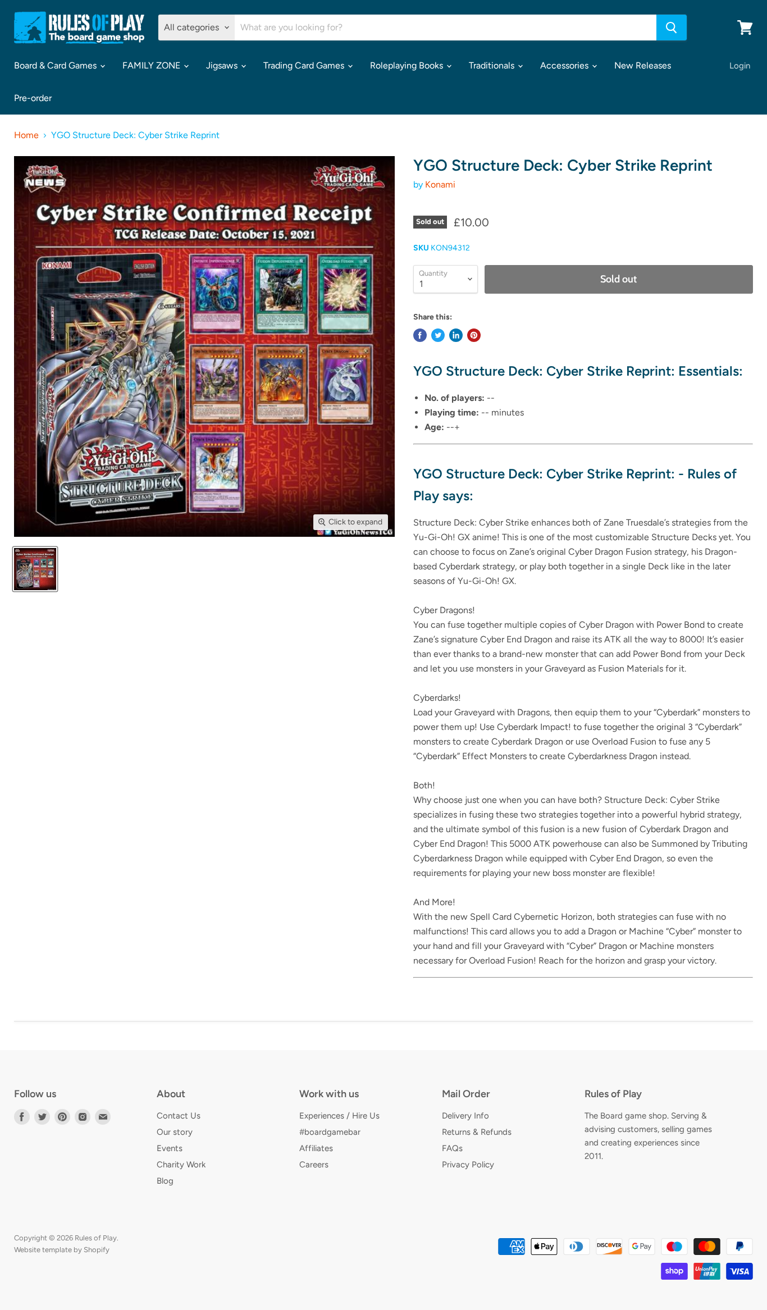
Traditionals (493, 65)
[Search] (671, 27)
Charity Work (181, 1165)
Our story (175, 1132)
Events (169, 1148)
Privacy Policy (468, 1165)
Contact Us (178, 1116)
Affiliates (316, 1148)
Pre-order (33, 98)
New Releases (642, 65)
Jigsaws (223, 65)
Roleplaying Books (407, 65)
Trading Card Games (304, 65)
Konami (440, 184)
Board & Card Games (56, 65)
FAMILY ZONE (152, 65)
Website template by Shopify (61, 1249)
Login (739, 66)
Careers (313, 1165)
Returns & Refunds (477, 1132)
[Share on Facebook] (420, 335)
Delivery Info (465, 1116)
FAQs (452, 1148)
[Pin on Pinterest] (474, 335)
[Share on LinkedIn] (456, 335)
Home (26, 135)
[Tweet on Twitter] (438, 335)
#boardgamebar (329, 1132)
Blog (165, 1181)
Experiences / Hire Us (339, 1116)
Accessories (565, 65)
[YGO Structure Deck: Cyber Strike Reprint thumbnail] (35, 569)
